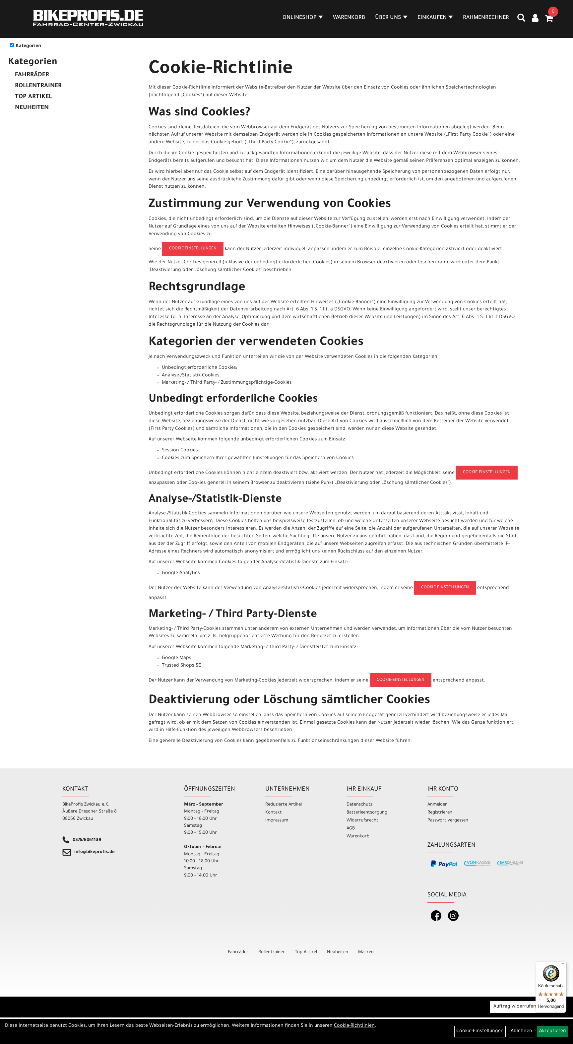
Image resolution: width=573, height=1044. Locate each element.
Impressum (276, 820)
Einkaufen (432, 18)
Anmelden (437, 804)
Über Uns (388, 18)
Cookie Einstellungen (193, 248)
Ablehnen (521, 1031)
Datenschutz (359, 804)
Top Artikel (33, 97)
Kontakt (273, 812)
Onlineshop (300, 18)
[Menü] (562, 965)
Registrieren (439, 812)
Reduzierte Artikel (283, 804)
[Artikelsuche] (521, 20)
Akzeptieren (552, 1031)
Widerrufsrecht (362, 820)
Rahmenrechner (486, 18)
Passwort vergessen (447, 820)
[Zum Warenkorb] (549, 20)
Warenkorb (349, 18)
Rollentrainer (38, 86)
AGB (351, 828)
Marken (366, 952)
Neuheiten (32, 108)
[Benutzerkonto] (535, 19)
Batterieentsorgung (367, 812)
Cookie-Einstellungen (487, 472)
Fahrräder (32, 75)
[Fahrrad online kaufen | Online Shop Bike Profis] (88, 18)
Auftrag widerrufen (514, 1007)
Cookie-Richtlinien (354, 1026)
